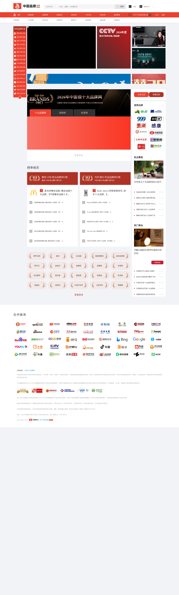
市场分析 (102, 15)
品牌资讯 (59, 20)
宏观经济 (59, 15)
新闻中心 (74, 20)
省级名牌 (102, 20)
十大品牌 (31, 20)
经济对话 (45, 20)
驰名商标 (88, 20)
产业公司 (88, 15)
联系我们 (117, 20)
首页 (18, 15)
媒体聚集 (117, 15)
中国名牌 (16, 20)
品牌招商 (45, 15)
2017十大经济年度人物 (140, 15)
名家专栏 (74, 15)
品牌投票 (31, 15)
